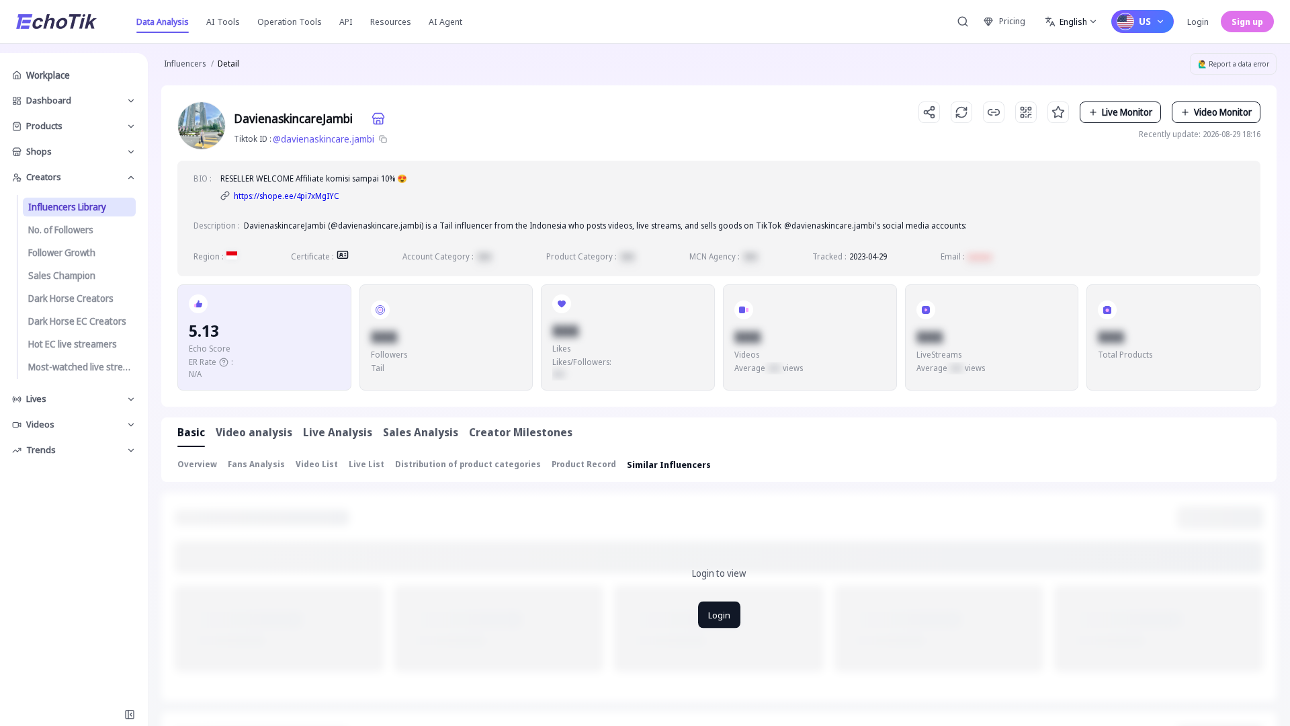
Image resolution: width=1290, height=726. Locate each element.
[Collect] (1058, 112)
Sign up (1247, 21)
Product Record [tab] (584, 464)
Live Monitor (1127, 112)
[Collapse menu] (129, 714)
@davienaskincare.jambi (323, 138)
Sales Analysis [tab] (420, 432)
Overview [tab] (197, 464)
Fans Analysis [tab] (256, 464)
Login (1198, 21)
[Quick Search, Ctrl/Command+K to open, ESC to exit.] (963, 21)
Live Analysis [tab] (337, 432)
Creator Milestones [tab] (520, 432)
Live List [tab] (366, 464)
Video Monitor (1223, 112)
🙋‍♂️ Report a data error (1233, 64)
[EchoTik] (56, 21)
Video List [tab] (317, 464)
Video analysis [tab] (254, 432)
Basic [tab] (191, 432)
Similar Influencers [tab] (669, 464)
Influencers (185, 63)
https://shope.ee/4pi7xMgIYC (286, 196)
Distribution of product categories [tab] (468, 464)
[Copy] (383, 139)
